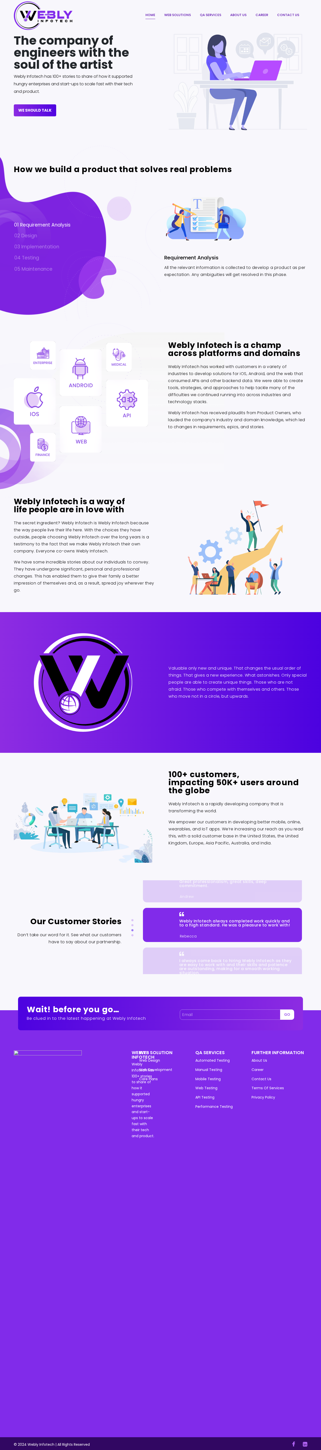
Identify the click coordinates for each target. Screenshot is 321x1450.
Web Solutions (177, 15)
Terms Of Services (268, 1088)
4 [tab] (132, 935)
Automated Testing (212, 1060)
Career (262, 15)
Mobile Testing (208, 1078)
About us (238, 15)
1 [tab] (132, 920)
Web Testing (206, 1088)
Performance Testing (214, 1106)
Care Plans (148, 1078)
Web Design (149, 1060)
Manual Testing (208, 1069)
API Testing (204, 1097)
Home (150, 15)
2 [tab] (132, 925)
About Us (259, 1060)
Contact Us (288, 15)
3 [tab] (132, 930)
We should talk (35, 110)
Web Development (155, 1069)
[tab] (85, 225)
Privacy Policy (263, 1097)
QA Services (210, 15)
